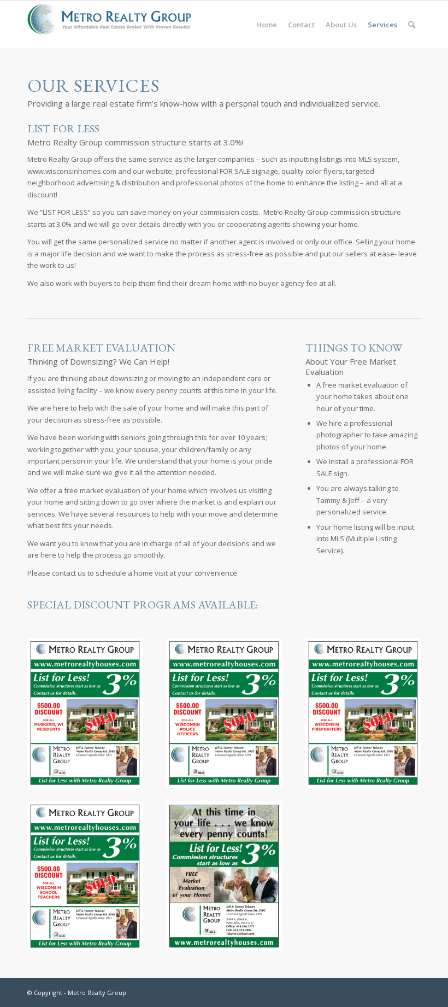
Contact (301, 25)
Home (266, 25)
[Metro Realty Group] (109, 25)
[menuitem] (412, 25)
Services (382, 25)
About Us (341, 25)
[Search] (412, 25)
